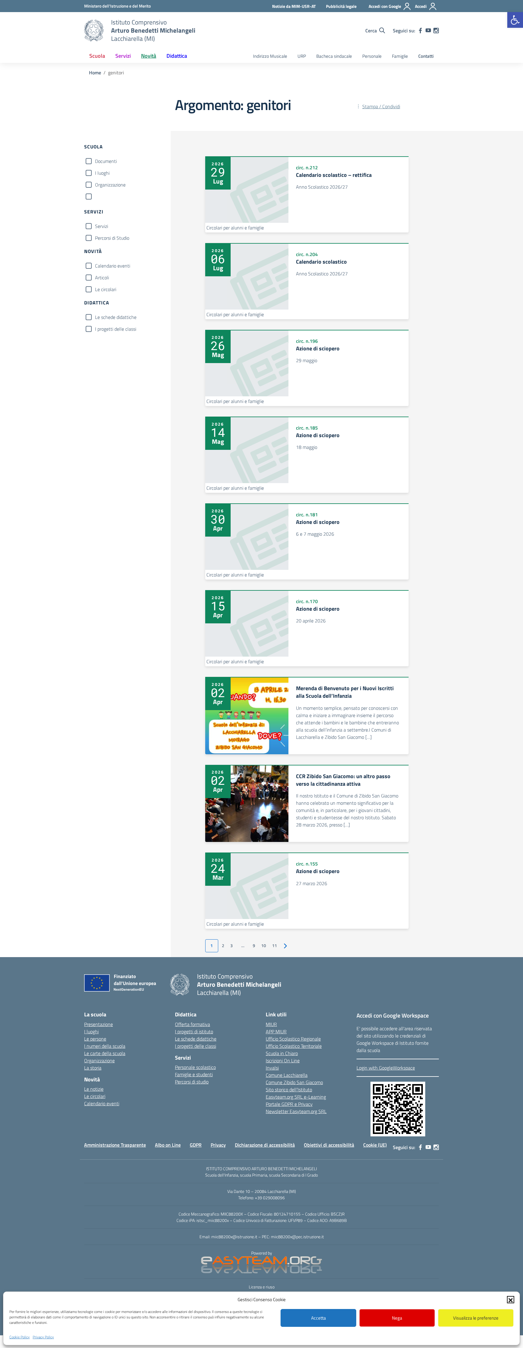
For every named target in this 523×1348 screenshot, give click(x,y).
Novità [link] (148, 56)
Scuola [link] (97, 56)
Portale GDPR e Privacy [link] (289, 1104)
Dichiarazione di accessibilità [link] (265, 1144)
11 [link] (274, 945)
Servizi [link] (123, 56)
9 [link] (254, 945)
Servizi (101, 226)
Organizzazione (110, 184)
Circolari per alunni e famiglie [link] (235, 227)
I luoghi (102, 173)
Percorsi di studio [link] (192, 1081)
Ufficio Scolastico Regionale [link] (293, 1038)
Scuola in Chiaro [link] (282, 1053)
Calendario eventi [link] (101, 1103)
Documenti (106, 161)
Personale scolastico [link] (195, 1067)
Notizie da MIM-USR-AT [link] (294, 6)
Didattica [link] (176, 56)
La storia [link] (92, 1067)
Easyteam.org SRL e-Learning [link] (296, 1096)
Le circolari (105, 289)
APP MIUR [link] (276, 1031)
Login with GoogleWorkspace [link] (386, 1067)
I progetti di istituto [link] (194, 1031)
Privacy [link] (218, 1144)
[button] (511, 1300)
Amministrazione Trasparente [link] (115, 1144)
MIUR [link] (271, 1024)
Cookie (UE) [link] (375, 1144)
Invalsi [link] (272, 1067)
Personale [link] (372, 56)
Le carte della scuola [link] (104, 1053)
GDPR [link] (196, 1144)
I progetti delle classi (115, 329)
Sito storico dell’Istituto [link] (289, 1089)
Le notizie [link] (94, 1089)
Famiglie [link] (400, 56)
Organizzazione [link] (99, 1060)
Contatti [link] (426, 56)
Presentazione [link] (98, 1024)
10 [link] (263, 945)
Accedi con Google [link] (385, 6)
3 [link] (231, 945)
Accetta (318, 1317)
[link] (515, 20)
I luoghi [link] (91, 1031)
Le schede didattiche (116, 317)
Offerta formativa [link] (192, 1024)
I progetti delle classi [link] (195, 1046)
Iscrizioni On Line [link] (283, 1060)
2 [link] (223, 945)
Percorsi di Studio (112, 238)
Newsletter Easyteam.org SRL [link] (296, 1111)
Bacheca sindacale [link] (334, 56)
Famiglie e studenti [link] (194, 1074)
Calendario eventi (112, 265)
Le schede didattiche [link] (195, 1038)
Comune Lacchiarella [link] (287, 1075)
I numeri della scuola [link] (104, 1046)
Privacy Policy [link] (43, 1337)
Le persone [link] (95, 1038)
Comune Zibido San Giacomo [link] (294, 1082)
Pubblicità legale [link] (341, 6)
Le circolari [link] (94, 1096)
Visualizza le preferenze (475, 1317)
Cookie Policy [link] (19, 1337)
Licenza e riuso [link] (262, 1287)
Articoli (102, 277)
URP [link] (302, 56)
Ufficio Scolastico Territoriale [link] (294, 1046)
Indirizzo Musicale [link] (270, 56)
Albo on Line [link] (168, 1144)
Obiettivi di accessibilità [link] (329, 1144)
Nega (397, 1317)
